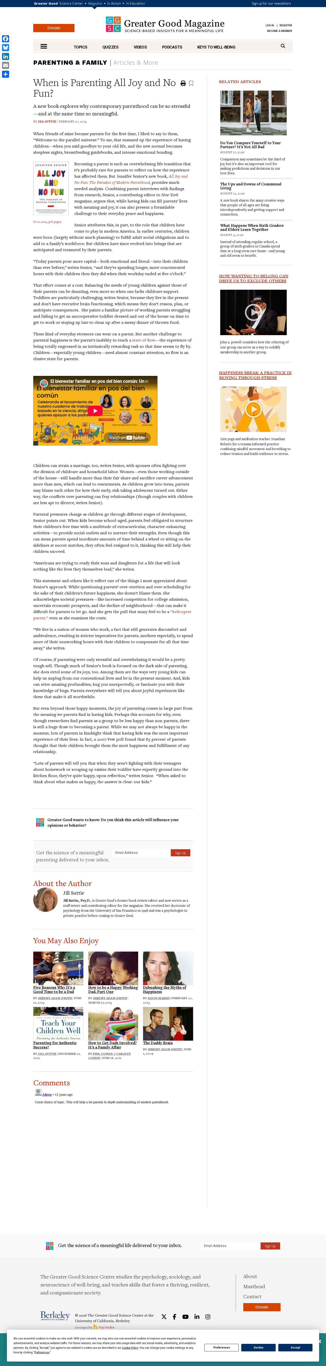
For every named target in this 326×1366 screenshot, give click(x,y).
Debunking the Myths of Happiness (164, 989)
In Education (135, 3)
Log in (270, 25)
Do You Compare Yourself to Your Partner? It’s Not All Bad (250, 144)
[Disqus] (113, 1142)
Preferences (221, 1347)
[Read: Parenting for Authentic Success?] (58, 1023)
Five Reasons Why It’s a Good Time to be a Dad (54, 989)
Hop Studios (106, 1327)
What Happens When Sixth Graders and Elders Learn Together (252, 227)
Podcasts (172, 47)
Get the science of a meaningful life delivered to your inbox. (119, 1245)
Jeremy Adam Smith (55, 998)
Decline (258, 1347)
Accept (295, 1347)
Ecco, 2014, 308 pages (47, 222)
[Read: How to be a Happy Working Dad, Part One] (113, 967)
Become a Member (279, 31)
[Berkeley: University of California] (55, 1315)
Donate (53, 28)
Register (286, 25)
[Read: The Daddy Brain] (168, 1023)
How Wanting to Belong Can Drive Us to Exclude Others (253, 278)
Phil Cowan (103, 1054)
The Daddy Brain (158, 1042)
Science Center (71, 3)
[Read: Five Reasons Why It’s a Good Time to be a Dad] (58, 967)
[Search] (283, 46)
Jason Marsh (158, 998)
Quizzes (110, 47)
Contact (252, 1296)
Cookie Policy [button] (130, 1347)
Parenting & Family (70, 62)
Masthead (254, 1286)
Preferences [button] (41, 1352)
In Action (114, 3)
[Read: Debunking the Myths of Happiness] (168, 967)
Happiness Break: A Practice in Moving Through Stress (255, 375)
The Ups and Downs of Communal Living (250, 185)
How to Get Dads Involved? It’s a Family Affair (112, 1045)
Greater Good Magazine (165, 24)
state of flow (143, 340)
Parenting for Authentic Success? (55, 1045)
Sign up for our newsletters (271, 3)
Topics (80, 47)
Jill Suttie (47, 121)
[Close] (319, 1342)
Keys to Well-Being (216, 47)
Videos (140, 47)
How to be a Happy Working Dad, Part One (113, 989)
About (250, 1276)
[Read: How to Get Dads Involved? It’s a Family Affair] (113, 1023)
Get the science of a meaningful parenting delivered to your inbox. (72, 856)
